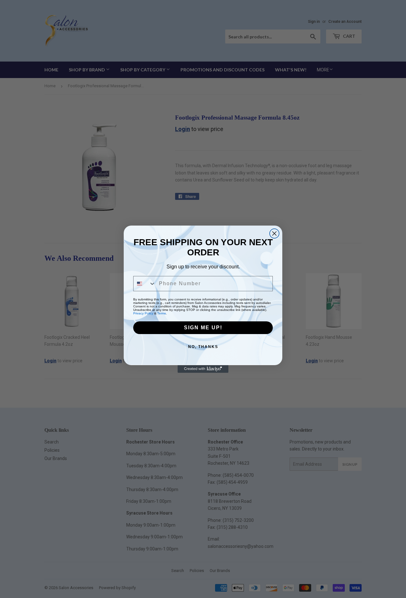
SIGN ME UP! (203, 327)
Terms (161, 313)
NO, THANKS (203, 347)
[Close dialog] (274, 233)
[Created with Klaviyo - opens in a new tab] (203, 369)
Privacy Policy (143, 313)
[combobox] (145, 283)
